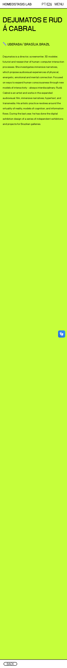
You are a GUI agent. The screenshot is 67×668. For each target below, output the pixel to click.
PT (44, 4)
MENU (59, 4)
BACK (10, 664)
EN (49, 4)
